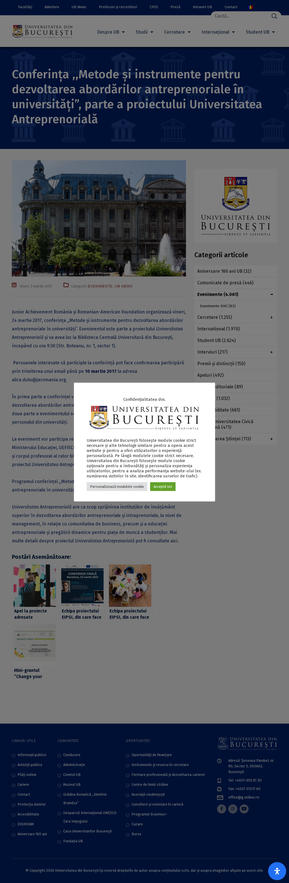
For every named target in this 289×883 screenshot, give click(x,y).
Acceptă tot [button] (163, 486)
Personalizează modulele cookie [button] (117, 486)
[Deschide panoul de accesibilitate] (277, 871)
